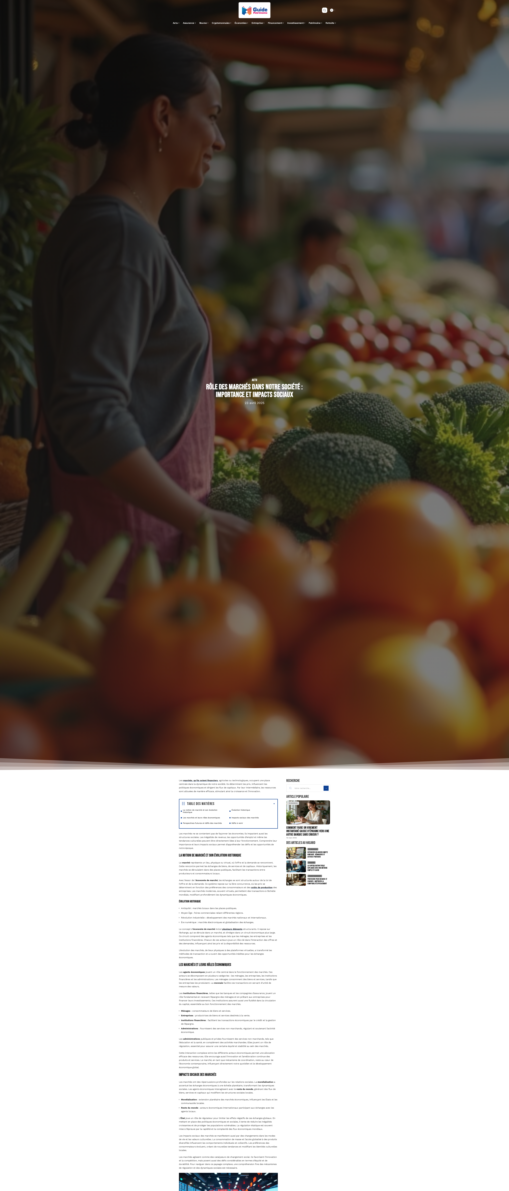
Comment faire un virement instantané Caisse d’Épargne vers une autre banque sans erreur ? (307, 831)
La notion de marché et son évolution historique (200, 811)
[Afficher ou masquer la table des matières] (244, 803)
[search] (324, 10)
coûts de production (262, 887)
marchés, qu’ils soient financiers (200, 780)
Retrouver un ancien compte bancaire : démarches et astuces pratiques (318, 854)
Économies (293, 803)
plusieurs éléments (232, 929)
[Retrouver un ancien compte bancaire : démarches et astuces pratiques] (296, 853)
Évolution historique (241, 810)
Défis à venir (237, 823)
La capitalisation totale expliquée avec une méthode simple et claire (317, 867)
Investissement (315, 876)
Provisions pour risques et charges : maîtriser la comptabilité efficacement (317, 881)
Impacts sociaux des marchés (245, 818)
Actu (254, 380)
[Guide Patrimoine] (254, 10)
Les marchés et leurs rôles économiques (201, 818)
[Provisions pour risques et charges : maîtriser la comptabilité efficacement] (296, 880)
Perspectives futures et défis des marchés (202, 823)
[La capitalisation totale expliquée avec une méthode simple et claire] (296, 866)
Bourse (311, 862)
